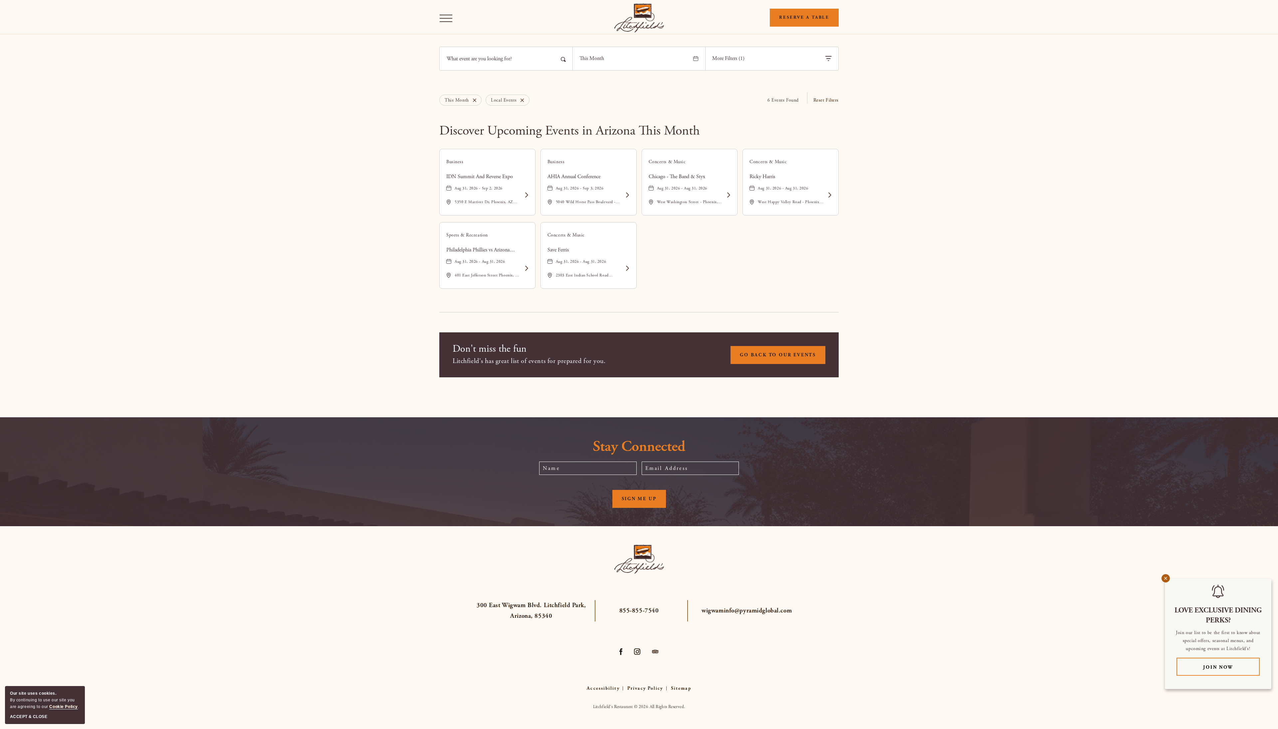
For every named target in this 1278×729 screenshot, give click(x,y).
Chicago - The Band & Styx (677, 176)
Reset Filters (826, 100)
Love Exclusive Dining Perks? (1218, 615)
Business (455, 162)
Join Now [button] (1231, 667)
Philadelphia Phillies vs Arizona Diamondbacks (478, 250)
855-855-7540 (639, 611)
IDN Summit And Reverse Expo (479, 176)
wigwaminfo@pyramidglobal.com (747, 611)
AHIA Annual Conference (573, 176)
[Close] (473, 100)
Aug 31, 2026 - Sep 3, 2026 (580, 188)
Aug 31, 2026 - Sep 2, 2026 (479, 188)
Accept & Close (28, 716)
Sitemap (681, 688)
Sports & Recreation (467, 235)
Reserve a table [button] (804, 17)
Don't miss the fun (490, 348)
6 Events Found (783, 100)
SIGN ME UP (644, 502)
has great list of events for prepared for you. (529, 361)
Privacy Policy (645, 688)
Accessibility (603, 688)
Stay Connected (639, 447)
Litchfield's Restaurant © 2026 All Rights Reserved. (639, 707)
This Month (591, 58)
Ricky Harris (762, 176)
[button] (447, 17)
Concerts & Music (667, 162)
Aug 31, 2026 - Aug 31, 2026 (682, 188)
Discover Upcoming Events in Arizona (569, 131)
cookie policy (63, 706)
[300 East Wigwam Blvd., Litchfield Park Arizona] (639, 17)
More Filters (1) (728, 58)
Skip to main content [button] (28, 5)
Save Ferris (558, 249)
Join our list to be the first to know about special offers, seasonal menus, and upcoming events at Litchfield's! (1218, 641)
